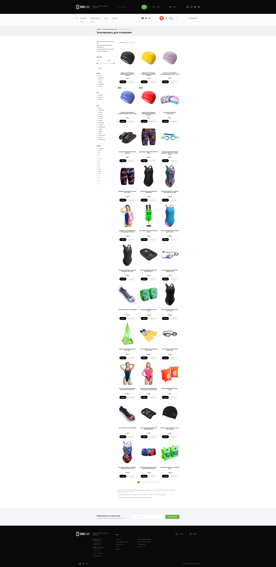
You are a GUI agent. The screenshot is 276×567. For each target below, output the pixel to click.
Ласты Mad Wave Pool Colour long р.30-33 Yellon (149, 349)
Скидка (100, 68)
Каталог (159, 6)
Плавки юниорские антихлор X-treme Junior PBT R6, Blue (148, 468)
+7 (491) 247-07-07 (97, 550)
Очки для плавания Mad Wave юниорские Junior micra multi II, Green (169, 153)
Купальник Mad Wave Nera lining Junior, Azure (170, 231)
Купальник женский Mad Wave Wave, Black (170, 310)
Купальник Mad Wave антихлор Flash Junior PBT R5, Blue (127, 468)
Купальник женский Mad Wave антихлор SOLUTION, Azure (127, 389)
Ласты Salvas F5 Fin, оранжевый (127, 428)
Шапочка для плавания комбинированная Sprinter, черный (127, 74)
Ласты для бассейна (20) (103, 51)
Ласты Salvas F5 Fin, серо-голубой (127, 309)
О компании (83, 18)
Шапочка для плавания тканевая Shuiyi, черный (170, 428)
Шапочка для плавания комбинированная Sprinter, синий (127, 113)
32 (128, 145)
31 (126, 145)
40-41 (124, 422)
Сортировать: (122, 42)
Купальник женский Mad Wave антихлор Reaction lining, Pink (148, 389)
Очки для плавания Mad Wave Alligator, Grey (170, 270)
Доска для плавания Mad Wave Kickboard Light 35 (148, 428)
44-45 (131, 422)
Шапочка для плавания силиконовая (169, 113)
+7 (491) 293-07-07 (97, 543)
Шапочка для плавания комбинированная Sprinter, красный (148, 113)
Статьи (106, 18)
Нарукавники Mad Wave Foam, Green (148, 310)
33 (131, 145)
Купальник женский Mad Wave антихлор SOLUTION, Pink (127, 231)
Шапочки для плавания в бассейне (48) (105, 42)
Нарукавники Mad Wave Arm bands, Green (169, 468)
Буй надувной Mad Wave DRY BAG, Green (149, 231)
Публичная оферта (141, 544)
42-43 (131, 303)
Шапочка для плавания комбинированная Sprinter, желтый (148, 74)
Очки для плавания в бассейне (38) (105, 49)
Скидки (92, 21)
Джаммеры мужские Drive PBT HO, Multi (148, 152)
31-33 (127, 303)
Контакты (114, 18)
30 (123, 145)
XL (172, 224)
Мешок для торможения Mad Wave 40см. (127, 349)
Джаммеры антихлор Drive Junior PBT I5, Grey (127, 192)
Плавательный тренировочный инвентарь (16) (104, 46)
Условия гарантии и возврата (122, 541)
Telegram (174, 6)
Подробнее (131, 81)
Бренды (82, 21)
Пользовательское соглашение (143, 541)
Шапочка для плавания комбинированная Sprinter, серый (170, 73)
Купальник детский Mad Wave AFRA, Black (148, 192)
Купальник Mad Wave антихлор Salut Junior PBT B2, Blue (169, 192)
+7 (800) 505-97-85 (97, 544)
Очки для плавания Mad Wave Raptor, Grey (170, 349)
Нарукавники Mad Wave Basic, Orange (170, 389)
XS (148, 185)
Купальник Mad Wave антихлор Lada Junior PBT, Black (127, 270)
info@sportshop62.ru (97, 555)
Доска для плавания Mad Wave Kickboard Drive (148, 270)
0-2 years (149, 303)
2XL (127, 185)
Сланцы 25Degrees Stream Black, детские (127, 152)
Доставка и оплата (95, 18)
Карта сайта (140, 546)
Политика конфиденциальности (144, 539)
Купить (123, 81)
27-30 (124, 303)
